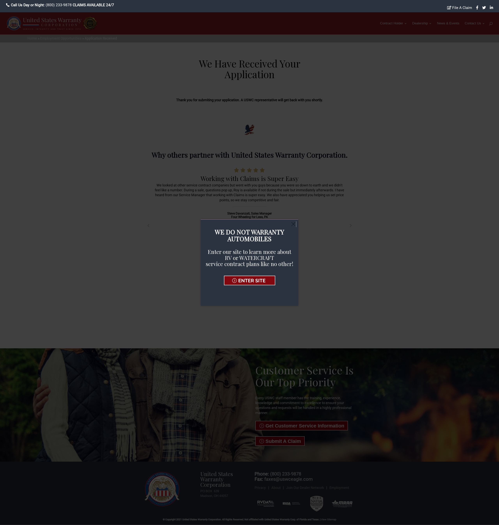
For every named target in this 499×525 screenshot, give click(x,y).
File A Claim (461, 8)
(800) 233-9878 (59, 5)
